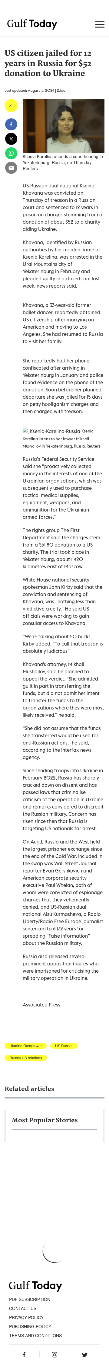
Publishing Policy (30, 1326)
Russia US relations (25, 1058)
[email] (11, 168)
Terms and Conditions (35, 1335)
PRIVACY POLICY (26, 1317)
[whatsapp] (11, 153)
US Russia (64, 1046)
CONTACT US (22, 1308)
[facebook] (11, 124)
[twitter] (11, 139)
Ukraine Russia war (25, 1046)
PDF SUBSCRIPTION (29, 1299)
